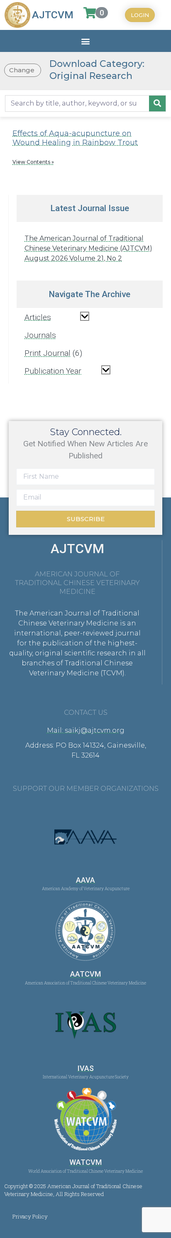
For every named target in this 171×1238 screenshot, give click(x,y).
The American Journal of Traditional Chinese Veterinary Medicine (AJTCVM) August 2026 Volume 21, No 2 (88, 248)
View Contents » (33, 162)
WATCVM (85, 1162)
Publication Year (52, 371)
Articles (37, 317)
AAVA (85, 880)
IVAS (86, 1068)
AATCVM (85, 974)
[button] (86, 41)
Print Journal (47, 353)
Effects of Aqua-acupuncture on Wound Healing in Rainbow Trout (75, 138)
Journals (40, 335)
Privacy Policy (30, 1216)
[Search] (157, 103)
